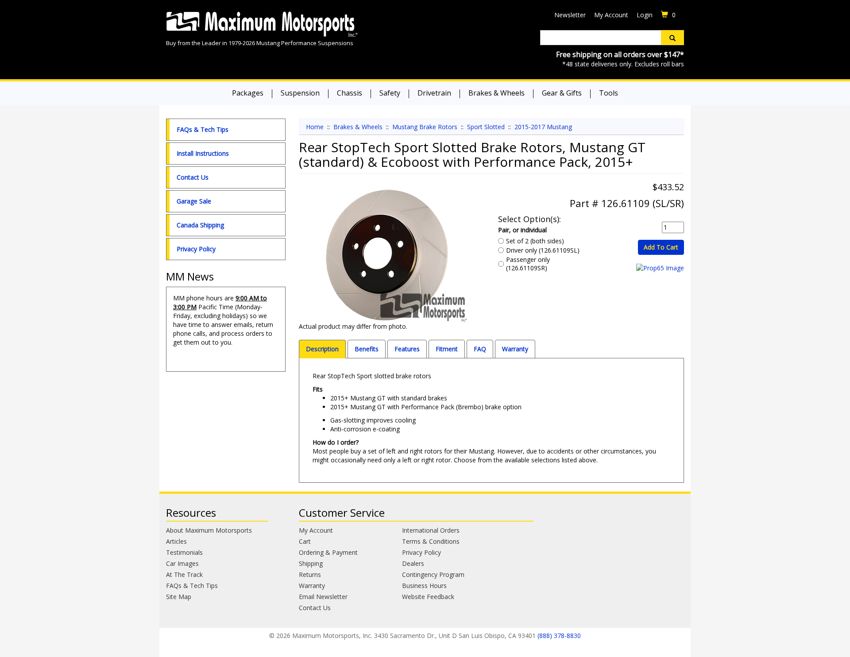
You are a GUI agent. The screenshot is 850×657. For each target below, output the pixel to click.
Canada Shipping (200, 225)
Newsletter (570, 15)
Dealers (413, 563)
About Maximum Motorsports (209, 530)
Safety (389, 93)
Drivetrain (434, 93)
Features (407, 349)
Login (645, 15)
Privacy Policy (196, 249)
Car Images (182, 563)
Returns (310, 574)
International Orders (431, 530)
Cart (305, 541)
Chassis (349, 93)
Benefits (367, 349)
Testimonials (184, 552)
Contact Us (193, 177)
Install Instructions (203, 153)
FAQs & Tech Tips (202, 129)
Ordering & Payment (328, 552)
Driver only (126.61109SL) (543, 250)
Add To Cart (661, 247)
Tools (608, 93)
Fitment (447, 349)
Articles (176, 541)
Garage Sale (194, 201)
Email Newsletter (323, 596)
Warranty (515, 349)
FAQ (480, 349)
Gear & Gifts (562, 93)
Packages (247, 93)
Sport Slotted (486, 127)
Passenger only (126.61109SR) (528, 263)
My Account (611, 15)
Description (322, 349)
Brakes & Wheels (496, 93)
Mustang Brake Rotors (424, 127)
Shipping (311, 563)
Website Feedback (428, 596)
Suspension (300, 93)
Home (315, 127)
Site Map (178, 596)
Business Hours (424, 585)
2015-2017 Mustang (543, 127)
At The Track (184, 574)
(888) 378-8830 (559, 635)
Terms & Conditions (431, 541)
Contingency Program (433, 574)
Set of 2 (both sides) (535, 241)
